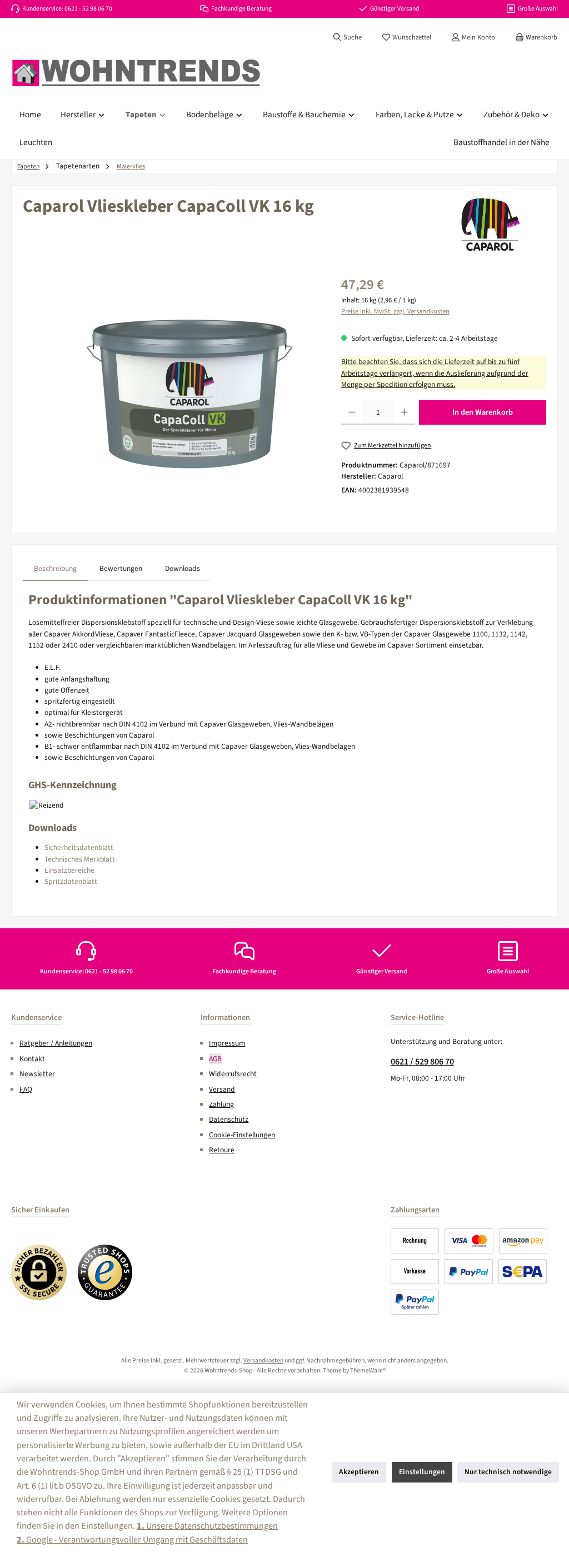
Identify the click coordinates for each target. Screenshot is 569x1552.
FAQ (25, 1089)
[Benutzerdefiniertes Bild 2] (105, 1272)
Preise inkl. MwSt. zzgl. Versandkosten (395, 311)
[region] (171, 394)
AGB (215, 1058)
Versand (222, 1089)
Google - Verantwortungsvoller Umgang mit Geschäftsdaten (132, 1539)
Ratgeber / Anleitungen (55, 1043)
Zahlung (221, 1104)
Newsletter (37, 1073)
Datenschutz (228, 1119)
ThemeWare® (368, 1370)
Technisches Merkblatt (79, 859)
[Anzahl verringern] (352, 412)
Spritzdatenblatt (70, 881)
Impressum (227, 1043)
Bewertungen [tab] (120, 568)
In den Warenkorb (482, 412)
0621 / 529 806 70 (422, 1061)
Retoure (221, 1150)
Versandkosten (263, 1360)
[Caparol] (490, 224)
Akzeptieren (359, 1471)
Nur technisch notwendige (508, 1471)
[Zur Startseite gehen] (136, 73)
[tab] (55, 568)
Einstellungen (422, 1471)
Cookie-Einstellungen (242, 1135)
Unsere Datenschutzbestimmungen (207, 1525)
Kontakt (32, 1058)
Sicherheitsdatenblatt (78, 847)
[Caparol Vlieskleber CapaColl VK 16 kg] (189, 394)
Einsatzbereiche (69, 870)
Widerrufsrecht (233, 1073)
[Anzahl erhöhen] (404, 412)
